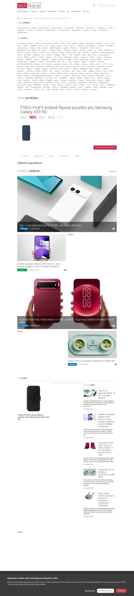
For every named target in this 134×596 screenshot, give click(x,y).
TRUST (55, 87)
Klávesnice (104, 30)
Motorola (30, 71)
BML (92, 48)
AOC (113, 43)
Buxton (45, 50)
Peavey (27, 75)
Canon (53, 50)
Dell (80, 52)
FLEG (60, 57)
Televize (31, 30)
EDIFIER (77, 55)
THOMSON (111, 85)
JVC (111, 64)
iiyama (50, 64)
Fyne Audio (108, 57)
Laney (57, 66)
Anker (107, 43)
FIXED (30, 18)
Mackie (109, 66)
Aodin (19, 45)
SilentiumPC (28, 82)
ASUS (73, 45)
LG (83, 66)
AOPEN (26, 45)
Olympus (44, 73)
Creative (55, 52)
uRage (96, 87)
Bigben (66, 48)
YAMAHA (86, 89)
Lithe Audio (91, 66)
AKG (69, 43)
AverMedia (110, 45)
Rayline (73, 78)
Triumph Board (36, 87)
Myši (95, 30)
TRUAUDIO (47, 87)
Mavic (61, 69)
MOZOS (38, 71)
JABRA (77, 64)
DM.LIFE (50, 55)
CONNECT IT (109, 50)
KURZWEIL (40, 66)
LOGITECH (101, 66)
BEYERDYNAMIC (56, 48)
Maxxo (76, 69)
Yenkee (94, 89)
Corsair (20, 52)
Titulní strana (23, 18)
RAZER (80, 78)
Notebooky (80, 28)
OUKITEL (89, 73)
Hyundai (101, 62)
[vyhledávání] (94, 5)
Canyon (75, 50)
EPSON (27, 57)
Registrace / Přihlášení (109, 5)
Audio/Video (76, 11)
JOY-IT (105, 64)
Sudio (53, 85)
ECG (71, 55)
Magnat (30, 69)
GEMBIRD (29, 59)
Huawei (76, 62)
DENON (87, 52)
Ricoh (19, 80)
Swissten (68, 85)
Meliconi (98, 69)
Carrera (83, 50)
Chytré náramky (57, 28)
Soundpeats (93, 82)
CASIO (90, 50)
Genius (37, 59)
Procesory (87, 30)
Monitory (40, 30)
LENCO (69, 66)
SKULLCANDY (39, 82)
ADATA (57, 43)
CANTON (67, 50)
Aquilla (59, 45)
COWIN (35, 52)
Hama (76, 59)
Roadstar (27, 80)
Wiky (49, 89)
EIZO (84, 55)
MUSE (58, 71)
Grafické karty (22, 32)
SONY (65, 82)
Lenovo (76, 66)
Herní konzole (70, 28)
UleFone (73, 87)
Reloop (107, 78)
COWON (42, 52)
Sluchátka (91, 28)
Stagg (29, 85)
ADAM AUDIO (47, 43)
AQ (47, 45)
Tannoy (83, 85)
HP (64, 62)
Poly (109, 75)
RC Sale (87, 78)
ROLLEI (42, 80)
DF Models (28, 55)
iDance (37, 64)
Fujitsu (100, 57)
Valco (111, 87)
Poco (84, 75)
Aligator (82, 43)
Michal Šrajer (36, 228)
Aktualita (24, 228)
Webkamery (77, 30)
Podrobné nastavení (105, 591)
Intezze (65, 64)
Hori (59, 62)
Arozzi (66, 45)
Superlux (60, 85)
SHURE (108, 80)
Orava (82, 73)
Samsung (73, 80)
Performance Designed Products (42, 75)
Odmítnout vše (90, 591)
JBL (98, 64)
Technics (95, 85)
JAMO (92, 64)
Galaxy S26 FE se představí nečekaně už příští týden (91, 361)
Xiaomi (70, 89)
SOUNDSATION (104, 82)
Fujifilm (92, 57)
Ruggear (49, 80)
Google (69, 59)
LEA (63, 66)
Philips (58, 75)
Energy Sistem (104, 55)
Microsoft (21, 71)
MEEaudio (84, 69)
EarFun (65, 55)
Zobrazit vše (113, 171)
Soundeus (73, 82)
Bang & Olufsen (23, 48)
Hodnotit (60, 117)
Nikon (99, 71)
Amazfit (99, 43)
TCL (89, 85)
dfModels (37, 55)
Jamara (85, 64)
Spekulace (22, 270)
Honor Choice (51, 62)
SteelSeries (38, 85)
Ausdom (101, 45)
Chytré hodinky (44, 28)
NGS (85, 71)
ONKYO (60, 73)
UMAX (81, 87)
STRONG (46, 85)
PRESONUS (29, 78)
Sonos (58, 82)
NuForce (26, 73)
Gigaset (54, 59)
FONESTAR (68, 57)
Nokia (112, 71)
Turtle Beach (64, 87)
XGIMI (63, 89)
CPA (49, 52)
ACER (38, 43)
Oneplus (53, 73)
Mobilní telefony (23, 11)
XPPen (78, 89)
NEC (79, 71)
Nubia (19, 73)
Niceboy (92, 71)
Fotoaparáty (102, 28)
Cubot (62, 52)
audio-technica (91, 45)
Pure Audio (49, 78)
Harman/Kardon (97, 59)
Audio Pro (80, 45)
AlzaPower (91, 43)
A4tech (31, 43)
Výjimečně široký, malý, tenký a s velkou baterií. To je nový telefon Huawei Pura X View (66, 321)
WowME (55, 89)
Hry (68, 11)
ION (71, 64)
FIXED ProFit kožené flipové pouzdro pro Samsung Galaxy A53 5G (52, 18)
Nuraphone (35, 73)
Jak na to (86, 11)
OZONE (97, 73)
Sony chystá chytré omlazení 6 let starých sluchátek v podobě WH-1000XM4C (106, 499)
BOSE (98, 48)
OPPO (67, 73)
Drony (112, 28)
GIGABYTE (45, 59)
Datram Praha (71, 52)
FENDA (49, 57)
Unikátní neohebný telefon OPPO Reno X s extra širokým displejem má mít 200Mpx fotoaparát (38, 265)
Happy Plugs (85, 59)
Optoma (74, 73)
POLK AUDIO (101, 75)
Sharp (101, 80)
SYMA (76, 85)
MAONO (38, 69)
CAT (96, 50)
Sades (57, 80)
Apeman (33, 45)
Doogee (57, 55)
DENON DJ (95, 52)
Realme (100, 78)
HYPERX (93, 62)
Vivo (43, 89)
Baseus (33, 48)
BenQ (46, 48)
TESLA (103, 85)
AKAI (63, 43)
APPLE (41, 45)
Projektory (21, 30)
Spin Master (21, 85)
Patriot (20, 75)
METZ (106, 69)
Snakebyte (50, 82)
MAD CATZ (21, 69)
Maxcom (68, 69)
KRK (33, 66)
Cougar (28, 52)
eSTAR (34, 57)
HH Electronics (22, 62)
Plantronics (76, 75)
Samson (64, 80)
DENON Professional (107, 52)
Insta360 (57, 64)
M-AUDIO (54, 69)
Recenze (34, 11)
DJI (44, 55)
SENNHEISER (91, 80)
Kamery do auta (65, 30)
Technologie (51, 11)
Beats (39, 48)
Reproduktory (52, 30)
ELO (95, 55)
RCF (94, 78)
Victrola (20, 89)
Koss (27, 66)
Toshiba (20, 87)
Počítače (61, 11)
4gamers (23, 43)
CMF (101, 50)
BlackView (74, 48)
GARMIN (20, 59)
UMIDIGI (88, 87)
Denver (20, 55)
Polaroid (91, 75)
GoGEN (62, 59)
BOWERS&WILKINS (24, 50)
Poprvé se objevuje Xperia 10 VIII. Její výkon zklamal (50, 225)
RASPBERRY (64, 78)
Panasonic (105, 73)
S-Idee (20, 82)
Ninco (105, 71)
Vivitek (37, 89)
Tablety (34, 28)
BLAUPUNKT (84, 48)
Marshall (46, 69)
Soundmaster (83, 82)
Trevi (27, 87)
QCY (56, 78)
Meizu (91, 69)
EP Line (20, 57)
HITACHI (41, 62)
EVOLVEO (41, 57)
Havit (106, 59)
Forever (76, 57)
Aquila (53, 45)
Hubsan (84, 62)
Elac (90, 55)
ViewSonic (29, 89)
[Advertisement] (92, 250)
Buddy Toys (36, 50)
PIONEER (67, 75)
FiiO (55, 57)
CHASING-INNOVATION (25, 64)
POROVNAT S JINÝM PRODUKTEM (105, 147)
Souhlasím (121, 591)
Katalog (42, 11)
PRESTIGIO (39, 78)
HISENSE (33, 62)
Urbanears (104, 87)
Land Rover (50, 66)
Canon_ (60, 50)
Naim (73, 71)
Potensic (20, 78)
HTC (70, 62)
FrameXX (84, 57)
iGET (43, 64)
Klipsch (20, 66)
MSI (51, 71)
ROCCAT (35, 80)
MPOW (45, 71)
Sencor (82, 80)
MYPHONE (66, 71)
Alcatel (75, 43)
